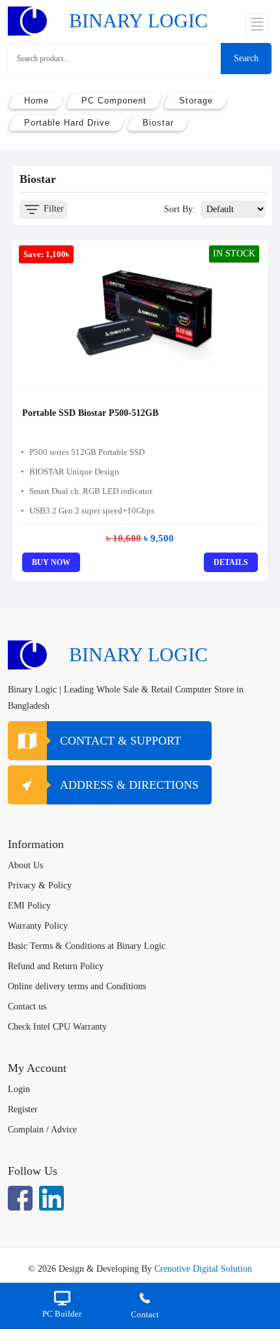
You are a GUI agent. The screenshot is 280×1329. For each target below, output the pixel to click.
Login (19, 1089)
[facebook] (20, 1198)
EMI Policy (29, 906)
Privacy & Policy (40, 885)
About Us (25, 865)
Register (23, 1109)
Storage (196, 100)
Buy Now (51, 562)
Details (231, 562)
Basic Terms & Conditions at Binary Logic (86, 946)
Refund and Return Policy (56, 966)
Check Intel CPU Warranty (57, 1027)
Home (36, 100)
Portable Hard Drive (67, 123)
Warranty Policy (38, 926)
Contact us (27, 1006)
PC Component (114, 100)
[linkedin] (51, 1198)
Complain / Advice (42, 1129)
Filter (52, 208)
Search (246, 58)
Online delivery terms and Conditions (77, 986)
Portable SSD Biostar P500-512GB (90, 413)
